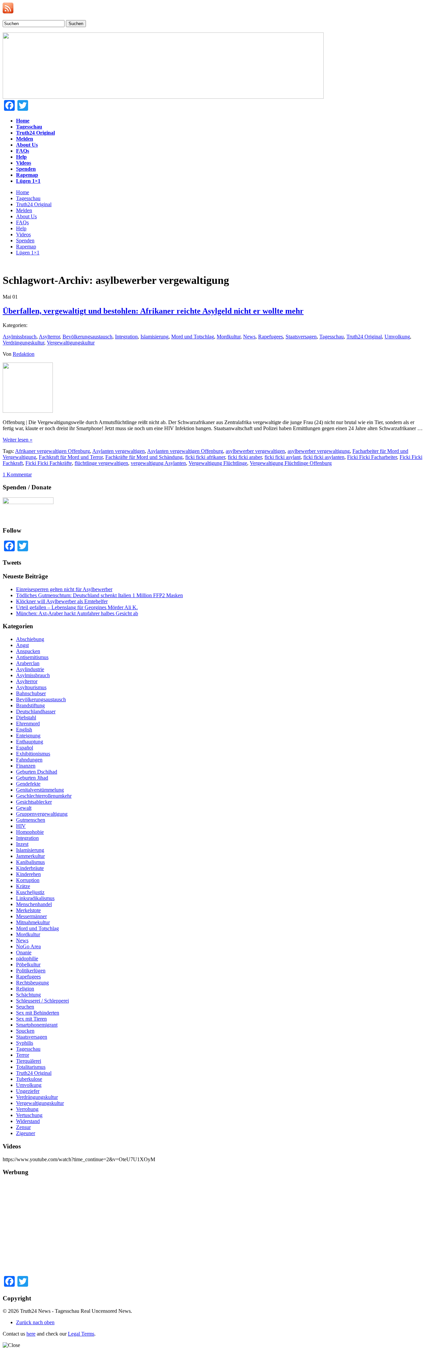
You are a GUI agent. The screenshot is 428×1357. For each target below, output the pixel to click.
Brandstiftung (30, 705)
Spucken (25, 1031)
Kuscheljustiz (30, 892)
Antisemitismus (32, 657)
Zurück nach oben (35, 1322)
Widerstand (28, 1121)
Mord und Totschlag (192, 336)
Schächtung (28, 994)
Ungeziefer (27, 1091)
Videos (23, 234)
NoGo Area (28, 946)
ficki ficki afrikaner (205, 457)
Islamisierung (154, 336)
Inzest (22, 844)
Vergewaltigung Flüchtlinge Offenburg (291, 463)
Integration (126, 336)
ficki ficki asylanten (323, 457)
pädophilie (27, 958)
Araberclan (27, 663)
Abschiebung (30, 639)
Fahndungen (29, 760)
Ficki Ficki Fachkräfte (48, 463)
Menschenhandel (34, 904)
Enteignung (28, 735)
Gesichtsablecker (34, 802)
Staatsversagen (301, 336)
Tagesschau (28, 198)
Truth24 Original (33, 204)
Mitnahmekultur (33, 922)
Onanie (23, 952)
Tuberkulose (29, 1079)
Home (22, 192)
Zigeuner (25, 1133)
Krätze (23, 886)
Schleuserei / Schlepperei (42, 1001)
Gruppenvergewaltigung (42, 814)
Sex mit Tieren (31, 1019)
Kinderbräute (30, 868)
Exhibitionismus (33, 753)
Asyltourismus (31, 687)
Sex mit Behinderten (37, 1013)
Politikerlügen (30, 970)
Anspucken (28, 651)
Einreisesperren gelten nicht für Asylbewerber (64, 589)
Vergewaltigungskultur (71, 342)
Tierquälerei (28, 1061)
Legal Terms (81, 1334)
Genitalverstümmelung (40, 790)
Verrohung (27, 1109)
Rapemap (26, 246)
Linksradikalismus (35, 898)
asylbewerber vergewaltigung (319, 451)
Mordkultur (228, 336)
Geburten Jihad (32, 778)
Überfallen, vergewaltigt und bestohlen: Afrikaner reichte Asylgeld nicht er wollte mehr (153, 311)
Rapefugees (270, 336)
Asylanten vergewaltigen (118, 451)
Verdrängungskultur (23, 342)
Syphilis (24, 1043)
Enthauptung (29, 741)
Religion (25, 988)
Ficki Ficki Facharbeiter (372, 457)
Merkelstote (28, 910)
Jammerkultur (30, 856)
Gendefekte (28, 784)
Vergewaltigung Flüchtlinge (218, 463)
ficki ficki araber (245, 457)
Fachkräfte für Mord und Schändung (144, 457)
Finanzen (25, 766)
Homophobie (30, 832)
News (249, 336)
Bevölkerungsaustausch (87, 336)
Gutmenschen (30, 820)
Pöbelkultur (28, 964)
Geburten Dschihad (36, 772)
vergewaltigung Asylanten (158, 463)
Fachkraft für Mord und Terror (71, 457)
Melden (24, 210)
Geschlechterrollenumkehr (44, 796)
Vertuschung (29, 1115)
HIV (21, 826)
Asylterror (49, 336)
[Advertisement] (203, 1229)
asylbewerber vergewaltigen (255, 451)
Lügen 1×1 (27, 252)
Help (21, 228)
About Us (26, 216)
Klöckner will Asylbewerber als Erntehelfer (62, 601)
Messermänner (31, 916)
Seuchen (25, 1007)
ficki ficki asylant (282, 457)
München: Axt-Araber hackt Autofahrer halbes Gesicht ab (77, 613)
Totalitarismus (30, 1067)
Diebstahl (26, 717)
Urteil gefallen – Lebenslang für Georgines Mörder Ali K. (77, 607)
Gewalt (23, 808)
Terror (22, 1055)
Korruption (27, 880)
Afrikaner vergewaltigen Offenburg (52, 451)
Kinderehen (28, 874)
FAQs (22, 222)
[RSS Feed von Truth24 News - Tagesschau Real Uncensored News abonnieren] (8, 11)
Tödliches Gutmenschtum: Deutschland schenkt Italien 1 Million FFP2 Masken (99, 595)
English (24, 729)
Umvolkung (397, 336)
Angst (22, 645)
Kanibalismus (30, 862)
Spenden (25, 240)
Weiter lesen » (17, 440)
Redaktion (23, 354)
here (30, 1334)
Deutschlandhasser (36, 711)
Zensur (23, 1127)
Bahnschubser (31, 693)
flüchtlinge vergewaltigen (101, 463)
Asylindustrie (30, 669)
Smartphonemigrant (37, 1025)
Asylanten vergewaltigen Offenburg (185, 451)
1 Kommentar (17, 474)
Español (24, 747)
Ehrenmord (28, 723)
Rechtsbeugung (32, 982)
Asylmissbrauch (19, 336)
